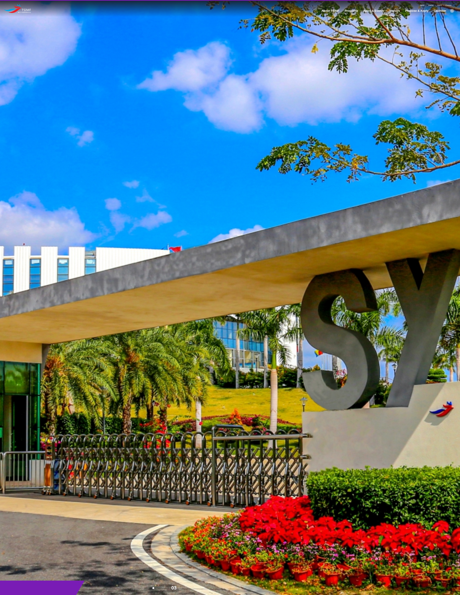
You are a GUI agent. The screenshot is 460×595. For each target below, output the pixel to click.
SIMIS (439, 5)
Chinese (448, 5)
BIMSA (430, 5)
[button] (143, 588)
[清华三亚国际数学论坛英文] (62, 8)
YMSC (422, 5)
